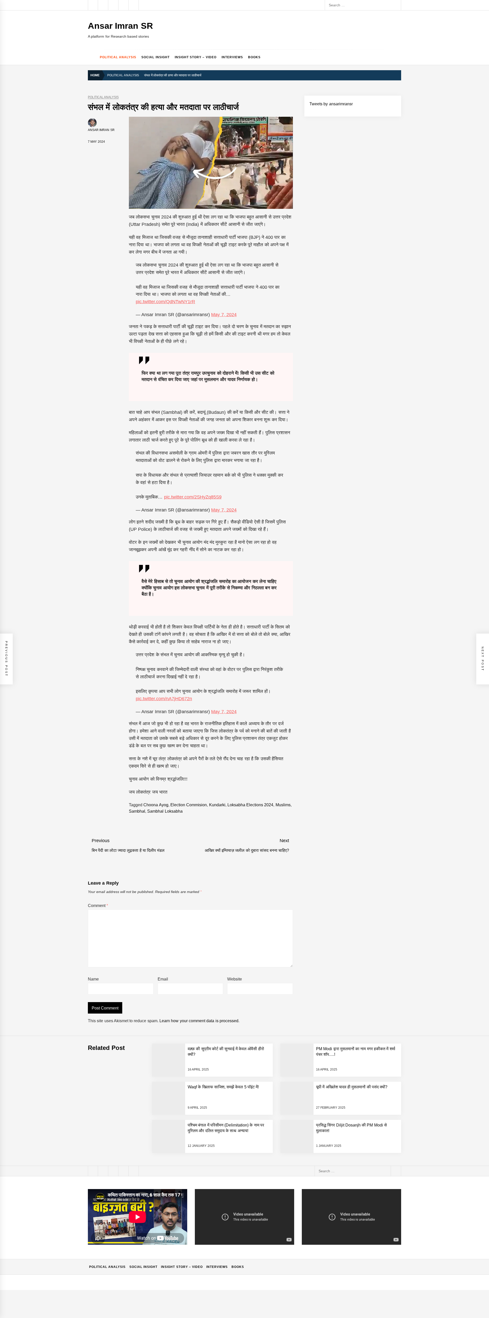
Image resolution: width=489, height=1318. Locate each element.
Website (234, 979)
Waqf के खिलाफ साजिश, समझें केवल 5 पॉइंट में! (223, 1087)
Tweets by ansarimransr (331, 104)
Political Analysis (118, 57)
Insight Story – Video (195, 57)
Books (254, 57)
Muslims (283, 805)
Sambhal (137, 811)
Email (163, 979)
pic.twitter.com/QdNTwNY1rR (165, 301)
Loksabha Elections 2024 (250, 805)
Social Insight (155, 57)
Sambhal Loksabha (164, 811)
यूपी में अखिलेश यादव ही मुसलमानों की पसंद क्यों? (351, 1087)
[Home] (92, 57)
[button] (399, 57)
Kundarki (217, 805)
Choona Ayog (155, 805)
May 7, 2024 (224, 314)
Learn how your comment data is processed (198, 1021)
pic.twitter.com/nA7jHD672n (164, 698)
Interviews (232, 57)
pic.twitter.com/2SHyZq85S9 (193, 497)
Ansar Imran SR (120, 26)
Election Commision (188, 805)
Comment (98, 905)
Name (93, 979)
